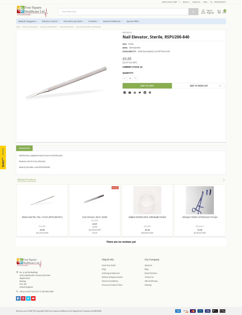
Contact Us (196, 2)
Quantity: (128, 73)
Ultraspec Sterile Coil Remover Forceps (199, 217)
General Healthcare (111, 21)
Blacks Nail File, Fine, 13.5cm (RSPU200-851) (42, 217)
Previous (220, 180)
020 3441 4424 (47, 291)
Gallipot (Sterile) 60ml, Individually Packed (147, 217)
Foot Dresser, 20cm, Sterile (94, 217)
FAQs (205, 2)
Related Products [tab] (27, 179)
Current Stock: (132, 67)
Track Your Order (109, 265)
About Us (186, 2)
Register (210, 13)
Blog (146, 269)
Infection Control (49, 21)
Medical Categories (27, 21)
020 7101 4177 (33, 291)
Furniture (93, 21)
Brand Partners (151, 273)
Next (223, 180)
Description (24, 148)
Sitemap (148, 285)
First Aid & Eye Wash (72, 21)
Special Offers (133, 21)
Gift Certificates (151, 281)
